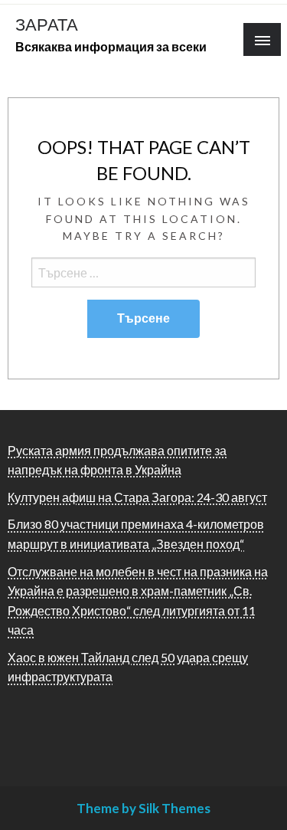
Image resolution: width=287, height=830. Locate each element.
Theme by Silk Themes (143, 808)
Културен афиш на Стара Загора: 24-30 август (137, 497)
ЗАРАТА (46, 24)
